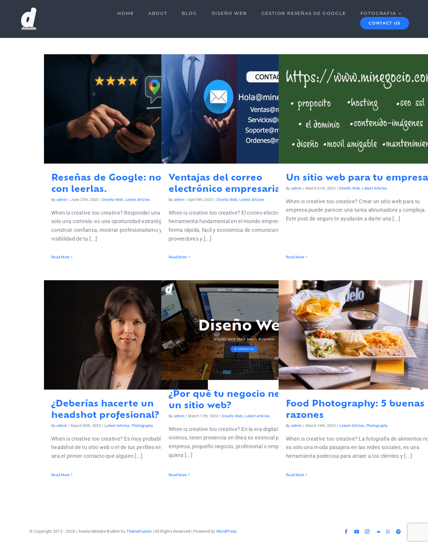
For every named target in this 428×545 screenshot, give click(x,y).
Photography (142, 425)
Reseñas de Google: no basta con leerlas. (126, 109)
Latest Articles (137, 199)
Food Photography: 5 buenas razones (360, 335)
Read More (60, 257)
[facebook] (346, 531)
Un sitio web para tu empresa (360, 109)
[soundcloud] (378, 531)
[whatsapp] (388, 531)
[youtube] (356, 531)
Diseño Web (112, 199)
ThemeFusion (139, 531)
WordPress (226, 531)
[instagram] (367, 531)
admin (61, 199)
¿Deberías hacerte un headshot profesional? (126, 335)
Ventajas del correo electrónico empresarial (243, 109)
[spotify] (398, 531)
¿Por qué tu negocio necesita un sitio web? (243, 330)
